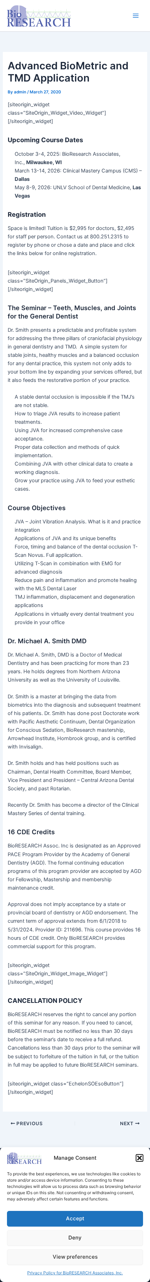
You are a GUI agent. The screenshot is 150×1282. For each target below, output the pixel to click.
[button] (139, 1157)
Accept (75, 1218)
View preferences (75, 1256)
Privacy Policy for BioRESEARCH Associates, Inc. (75, 1272)
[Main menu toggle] (135, 15)
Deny (75, 1237)
